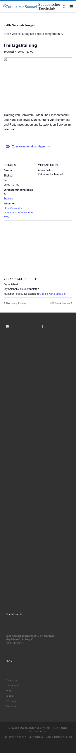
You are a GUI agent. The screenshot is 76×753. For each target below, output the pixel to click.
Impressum (12, 685)
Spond (9, 695)
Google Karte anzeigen (52, 293)
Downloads (12, 706)
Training (8, 198)
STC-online (12, 701)
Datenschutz (13, 680)
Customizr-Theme (62, 736)
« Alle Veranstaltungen (19, 25)
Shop (8, 690)
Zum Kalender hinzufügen (28, 146)
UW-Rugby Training (16, 302)
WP (24, 736)
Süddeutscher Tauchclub (34, 727)
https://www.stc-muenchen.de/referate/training (19, 212)
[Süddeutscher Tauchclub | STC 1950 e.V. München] (20, 6)
